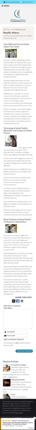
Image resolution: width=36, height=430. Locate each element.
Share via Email (22, 301)
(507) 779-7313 (28, 2)
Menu (6, 6)
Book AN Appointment (13, 2)
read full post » (13, 377)
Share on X (14, 301)
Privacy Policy (19, 412)
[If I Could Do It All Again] (6, 368)
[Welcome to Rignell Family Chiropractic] (18, 21)
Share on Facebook (18, 301)
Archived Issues (20, 29)
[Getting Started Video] (6, 383)
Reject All (18, 418)
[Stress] (6, 398)
